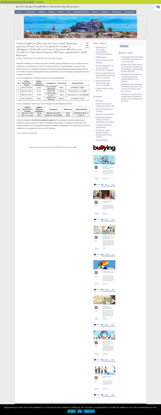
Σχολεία (51, 12)
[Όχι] (158, 409)
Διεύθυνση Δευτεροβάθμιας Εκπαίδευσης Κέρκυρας (47, 6)
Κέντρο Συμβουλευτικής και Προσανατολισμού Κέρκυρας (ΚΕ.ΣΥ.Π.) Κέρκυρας (105, 75)
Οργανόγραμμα (101, 57)
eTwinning (99, 101)
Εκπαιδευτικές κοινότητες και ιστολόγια (17, 2)
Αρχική (19, 12)
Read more (89, 411)
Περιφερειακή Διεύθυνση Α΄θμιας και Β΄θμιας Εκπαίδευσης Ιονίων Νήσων (105, 120)
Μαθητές (42, 12)
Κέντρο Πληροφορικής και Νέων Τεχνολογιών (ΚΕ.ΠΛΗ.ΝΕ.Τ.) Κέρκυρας (105, 68)
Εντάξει (72, 411)
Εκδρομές (105, 12)
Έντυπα (95, 12)
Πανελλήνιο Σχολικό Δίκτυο (105, 114)
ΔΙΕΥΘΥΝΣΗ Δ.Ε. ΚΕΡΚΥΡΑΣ (34, 58)
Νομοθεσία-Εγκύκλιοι (81, 12)
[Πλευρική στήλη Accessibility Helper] (158, 7)
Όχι (79, 411)
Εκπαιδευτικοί (30, 12)
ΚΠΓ (68, 12)
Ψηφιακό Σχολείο (101, 140)
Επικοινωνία (116, 12)
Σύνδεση (39, 2)
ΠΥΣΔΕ (60, 12)
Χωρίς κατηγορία (57, 58)
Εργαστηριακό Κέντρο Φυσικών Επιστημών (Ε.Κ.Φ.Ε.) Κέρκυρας (103, 83)
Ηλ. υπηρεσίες (129, 12)
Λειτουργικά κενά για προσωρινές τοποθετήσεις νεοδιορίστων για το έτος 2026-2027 (132, 59)
